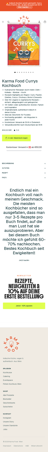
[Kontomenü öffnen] (39, 22)
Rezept (5, 173)
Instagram (7, 418)
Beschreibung (8, 163)
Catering (6, 376)
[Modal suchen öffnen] (8, 22)
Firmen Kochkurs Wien (12, 384)
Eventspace (8, 380)
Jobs (5, 429)
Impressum (7, 446)
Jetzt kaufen (24, 260)
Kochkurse (7, 372)
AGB (27, 446)
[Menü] (3, 22)
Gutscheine (8, 407)
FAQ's (4, 178)
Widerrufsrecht (36, 446)
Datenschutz (18, 446)
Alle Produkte (8, 395)
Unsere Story (8, 422)
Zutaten (5, 168)
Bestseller (7, 399)
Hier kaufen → (24, 7)
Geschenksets (9, 403)
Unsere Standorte (10, 425)
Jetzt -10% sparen (24, 306)
